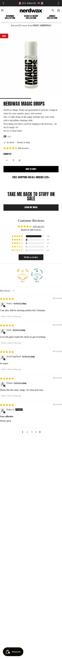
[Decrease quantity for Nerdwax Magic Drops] (7, 160)
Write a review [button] (31, 257)
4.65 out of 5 (38, 226)
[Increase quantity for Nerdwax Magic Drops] (19, 160)
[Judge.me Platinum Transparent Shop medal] (37, 274)
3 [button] (31, 432)
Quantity (7, 154)
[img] (7, 299)
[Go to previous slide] (3, 3)
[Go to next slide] (58, 3)
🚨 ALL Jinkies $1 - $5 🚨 (31, 3)
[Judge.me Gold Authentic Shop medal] (22, 274)
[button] (10, 148)
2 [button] (27, 432)
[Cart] (58, 10)
